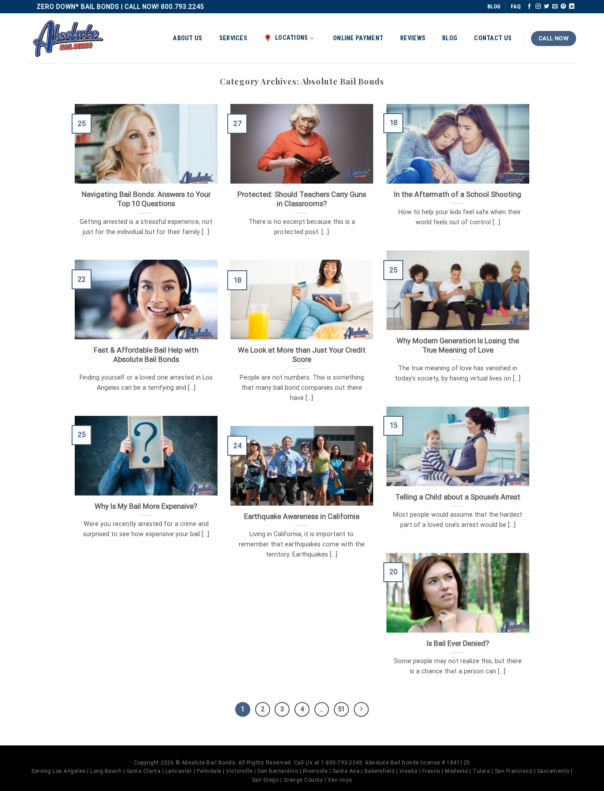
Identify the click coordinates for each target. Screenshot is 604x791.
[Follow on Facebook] (529, 7)
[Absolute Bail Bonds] (68, 38)
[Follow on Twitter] (546, 7)
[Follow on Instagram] (538, 7)
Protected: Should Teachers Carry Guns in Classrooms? (301, 199)
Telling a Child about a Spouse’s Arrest (457, 497)
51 (341, 709)
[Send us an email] (555, 7)
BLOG (494, 6)
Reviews (412, 38)
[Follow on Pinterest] (563, 7)
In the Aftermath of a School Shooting (457, 194)
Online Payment (358, 38)
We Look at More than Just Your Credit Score (302, 355)
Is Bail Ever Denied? (458, 643)
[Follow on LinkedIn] (571, 7)
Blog (449, 38)
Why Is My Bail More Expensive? (146, 506)
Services (233, 38)
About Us (187, 38)
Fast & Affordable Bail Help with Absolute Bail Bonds (146, 355)
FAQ (515, 6)
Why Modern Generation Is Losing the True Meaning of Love (458, 346)
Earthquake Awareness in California (301, 516)
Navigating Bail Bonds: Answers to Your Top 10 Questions (146, 199)
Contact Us (493, 38)
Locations (291, 38)
